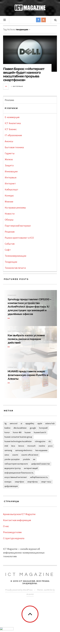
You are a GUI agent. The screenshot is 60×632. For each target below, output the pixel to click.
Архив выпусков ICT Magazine (19, 514)
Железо (9, 159)
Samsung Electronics (23, 450)
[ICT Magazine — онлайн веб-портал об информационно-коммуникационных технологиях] (30, 8)
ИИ (34, 459)
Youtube (26, 459)
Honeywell (43, 428)
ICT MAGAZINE (30, 574)
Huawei (28, 432)
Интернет (10, 183)
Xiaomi (15, 455)
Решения (9, 231)
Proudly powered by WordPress (19, 589)
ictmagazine (40, 441)
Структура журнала (13, 538)
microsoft (31, 446)
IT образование (13, 135)
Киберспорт (11, 189)
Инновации (11, 171)
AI (21, 423)
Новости (9, 213)
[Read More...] (6, 86)
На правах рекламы (15, 207)
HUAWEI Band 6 (40, 432)
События (9, 243)
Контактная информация (17, 520)
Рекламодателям (12, 532)
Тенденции (11, 261)
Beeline (7, 428)
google (33, 428)
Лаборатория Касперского (16, 463)
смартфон (19, 481)
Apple (39, 423)
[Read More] (9, 318)
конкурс (8, 481)
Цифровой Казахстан (40, 463)
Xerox (6, 455)
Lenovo (21, 446)
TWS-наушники (41, 450)
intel (6, 446)
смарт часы (46, 481)
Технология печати (15, 267)
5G (5, 423)
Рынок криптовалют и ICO (19, 237)
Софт (8, 249)
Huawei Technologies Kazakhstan (18, 441)
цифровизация (11, 486)
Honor (7, 432)
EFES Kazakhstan (20, 428)
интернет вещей (31, 468)
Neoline (42, 446)
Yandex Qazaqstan (12, 459)
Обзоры (9, 219)
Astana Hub (50, 423)
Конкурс (9, 195)
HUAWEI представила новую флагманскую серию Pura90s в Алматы (28, 375)
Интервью (18, 86)
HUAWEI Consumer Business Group (18, 437)
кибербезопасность (39, 477)
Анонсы (9, 141)
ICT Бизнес (11, 129)
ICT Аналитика (13, 123)
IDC (49, 441)
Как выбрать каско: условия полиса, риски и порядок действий (26, 339)
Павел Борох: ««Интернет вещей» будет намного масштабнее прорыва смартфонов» (23, 74)
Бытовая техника (14, 147)
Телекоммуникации (15, 255)
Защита (9, 165)
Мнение (9, 201)
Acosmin (30, 594)
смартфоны (32, 481)
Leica (13, 446)
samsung (8, 450)
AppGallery (29, 423)
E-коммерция (12, 117)
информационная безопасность (19, 472)
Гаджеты (9, 153)
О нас (6, 526)
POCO (50, 446)
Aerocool (13, 423)
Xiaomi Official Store (29, 455)
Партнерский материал (18, 225)
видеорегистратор (12, 468)
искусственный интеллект (15, 477)
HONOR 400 (17, 432)
